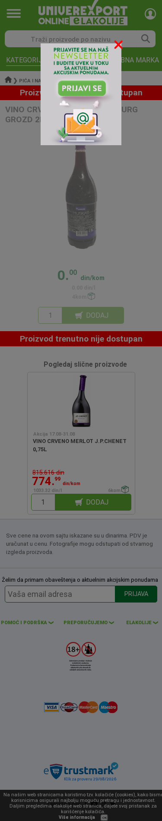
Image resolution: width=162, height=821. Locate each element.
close (119, 46)
